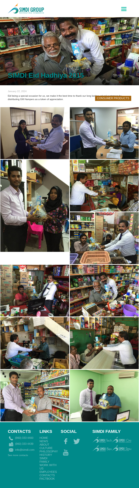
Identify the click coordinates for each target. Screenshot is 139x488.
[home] (26, 7)
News (43, 441)
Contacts (47, 475)
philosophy (48, 451)
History (45, 455)
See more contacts (18, 455)
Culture (46, 448)
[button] (124, 8)
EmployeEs (48, 472)
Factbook (47, 478)
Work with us (47, 466)
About (44, 444)
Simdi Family (44, 460)
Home (43, 438)
